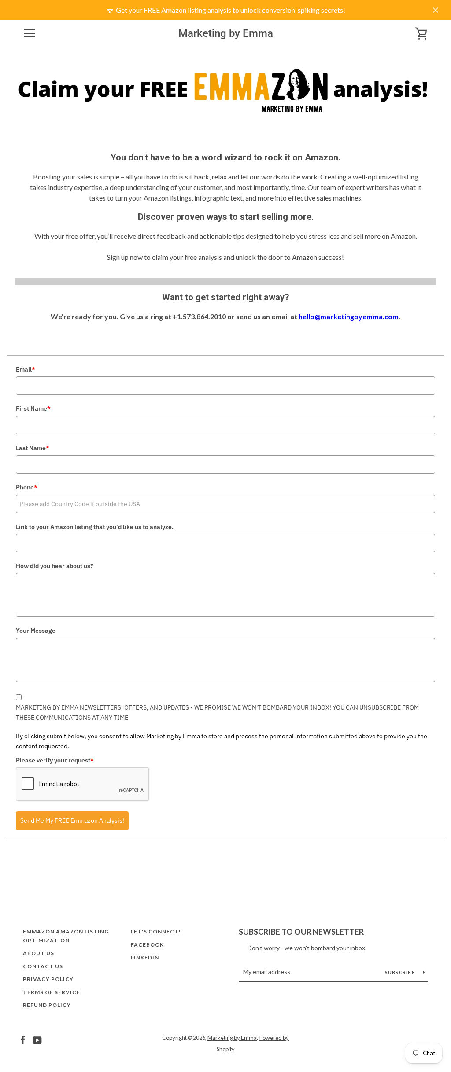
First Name (33, 408)
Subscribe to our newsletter (301, 932)
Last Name (32, 448)
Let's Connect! (156, 931)
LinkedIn (145, 957)
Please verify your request (55, 760)
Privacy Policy (48, 979)
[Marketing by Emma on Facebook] (22, 1039)
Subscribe (401, 972)
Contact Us (43, 966)
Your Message (35, 630)
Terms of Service (51, 992)
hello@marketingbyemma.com (349, 316)
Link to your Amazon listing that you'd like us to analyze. (95, 527)
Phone (26, 487)
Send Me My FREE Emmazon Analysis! (72, 820)
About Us (38, 953)
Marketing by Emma (225, 33)
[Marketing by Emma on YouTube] (37, 1039)
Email (25, 369)
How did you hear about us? (54, 566)
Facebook (147, 944)
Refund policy (47, 1005)
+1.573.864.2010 (199, 316)
